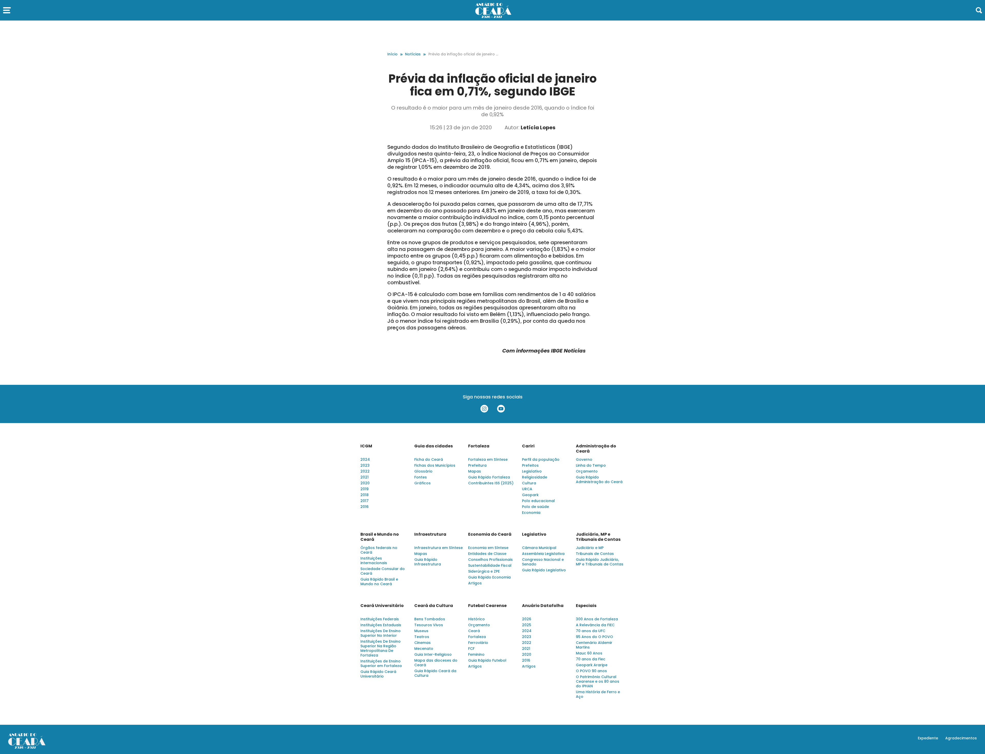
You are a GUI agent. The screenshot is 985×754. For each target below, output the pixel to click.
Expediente (928, 738)
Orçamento (587, 471)
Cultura (529, 483)
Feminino (476, 654)
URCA (527, 489)
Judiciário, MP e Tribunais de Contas (598, 537)
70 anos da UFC (590, 631)
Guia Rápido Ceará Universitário (378, 674)
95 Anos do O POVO (594, 636)
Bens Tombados (429, 619)
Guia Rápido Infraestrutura (427, 561)
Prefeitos (530, 465)
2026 (526, 619)
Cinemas (422, 642)
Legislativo (532, 471)
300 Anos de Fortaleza (597, 619)
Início (392, 54)
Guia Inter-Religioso (433, 654)
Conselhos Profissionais (490, 559)
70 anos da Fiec (590, 659)
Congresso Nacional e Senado (543, 561)
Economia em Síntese (488, 547)
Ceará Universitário (382, 605)
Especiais (586, 605)
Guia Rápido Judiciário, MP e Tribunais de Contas (599, 561)
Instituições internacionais (373, 560)
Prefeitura (477, 465)
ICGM (366, 446)
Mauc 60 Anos (589, 653)
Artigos (475, 583)
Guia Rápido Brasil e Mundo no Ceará (379, 581)
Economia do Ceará (489, 534)
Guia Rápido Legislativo (544, 570)
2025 (526, 625)
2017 (364, 500)
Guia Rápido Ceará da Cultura (435, 673)
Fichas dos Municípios (434, 465)
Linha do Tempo (591, 465)
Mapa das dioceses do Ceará (435, 662)
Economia (531, 512)
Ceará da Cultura (433, 605)
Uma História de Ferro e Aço (598, 694)
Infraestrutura (430, 534)
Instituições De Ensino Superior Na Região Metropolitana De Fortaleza (380, 648)
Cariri (528, 446)
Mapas (474, 471)
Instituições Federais (379, 619)
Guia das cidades (433, 446)
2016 (364, 506)
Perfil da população (540, 459)
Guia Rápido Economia (489, 577)
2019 (364, 489)
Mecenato (423, 648)
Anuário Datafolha (543, 605)
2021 (364, 477)
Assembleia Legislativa (543, 553)
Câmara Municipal (539, 547)
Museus (421, 631)
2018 (364, 495)
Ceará (474, 631)
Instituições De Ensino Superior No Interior (380, 633)
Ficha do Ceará (428, 459)
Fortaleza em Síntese (488, 459)
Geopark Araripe (591, 665)
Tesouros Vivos (428, 625)
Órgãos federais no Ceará (378, 550)
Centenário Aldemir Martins (594, 645)
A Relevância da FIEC (595, 625)
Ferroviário (478, 642)
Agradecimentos (961, 738)
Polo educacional (538, 500)
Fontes (420, 477)
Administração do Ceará (596, 449)
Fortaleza (478, 446)
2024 (365, 459)
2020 (365, 483)
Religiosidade (534, 477)
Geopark (530, 495)
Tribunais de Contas (595, 553)
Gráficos (422, 483)
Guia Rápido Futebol (487, 660)
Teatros (421, 636)
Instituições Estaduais (380, 625)
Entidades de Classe (487, 553)
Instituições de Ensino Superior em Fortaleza (381, 663)
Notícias (413, 54)
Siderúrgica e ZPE (484, 571)
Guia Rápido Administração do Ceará (599, 479)
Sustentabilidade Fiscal (489, 565)
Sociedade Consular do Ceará (382, 571)
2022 (365, 471)
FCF (471, 648)
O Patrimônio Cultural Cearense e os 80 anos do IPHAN (597, 681)
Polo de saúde (535, 506)
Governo (584, 459)
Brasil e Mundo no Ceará (379, 537)
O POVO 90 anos (591, 671)
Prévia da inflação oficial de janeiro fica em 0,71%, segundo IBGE (463, 54)
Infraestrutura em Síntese (438, 547)
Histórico (476, 619)
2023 (365, 465)
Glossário (423, 471)
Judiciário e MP (590, 547)
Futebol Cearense (487, 605)
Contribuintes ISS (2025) (491, 483)
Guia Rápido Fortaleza (489, 477)
